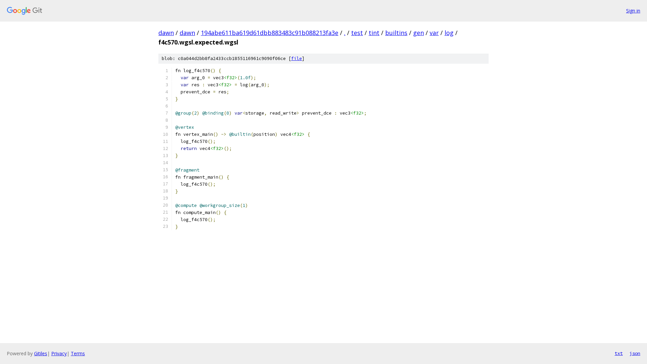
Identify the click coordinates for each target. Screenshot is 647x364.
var (434, 33)
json (634, 353)
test (357, 33)
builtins (396, 33)
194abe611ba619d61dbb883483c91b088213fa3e (269, 33)
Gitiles (40, 353)
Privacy (59, 353)
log (449, 33)
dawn (166, 33)
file (296, 58)
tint (374, 33)
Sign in (633, 10)
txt (619, 353)
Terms (78, 353)
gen (418, 33)
